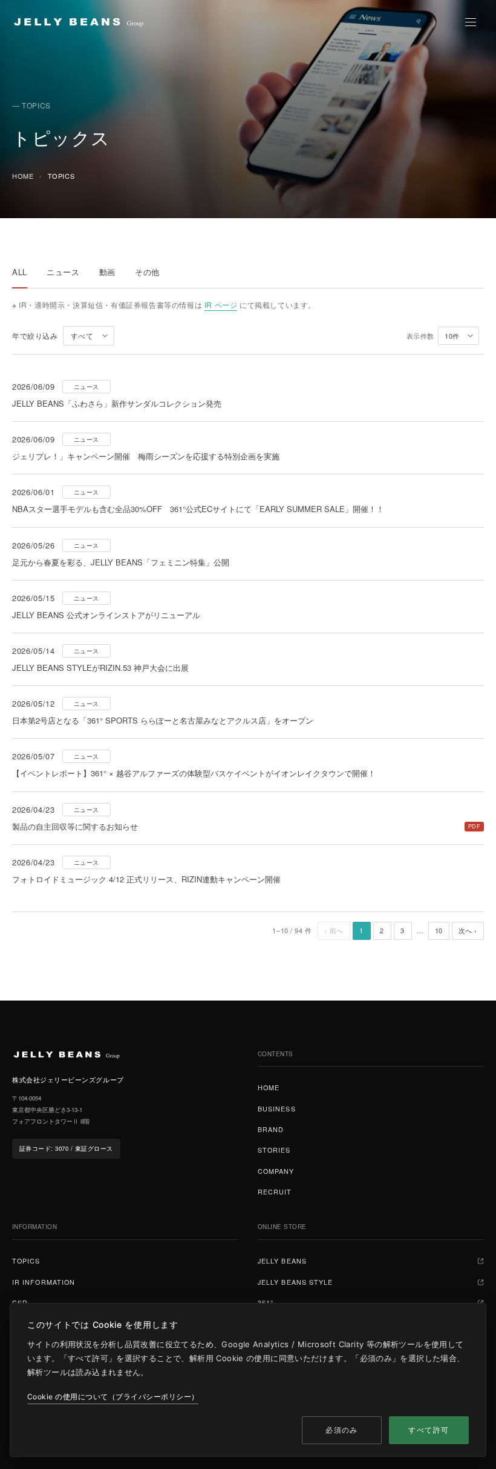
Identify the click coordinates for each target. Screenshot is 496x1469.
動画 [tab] (107, 272)
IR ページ (221, 304)
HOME (22, 176)
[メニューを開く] (470, 21)
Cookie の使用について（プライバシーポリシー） (112, 1396)
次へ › (467, 930)
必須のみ (341, 1429)
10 (439, 930)
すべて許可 (428, 1429)
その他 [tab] (147, 272)
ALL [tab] (19, 272)
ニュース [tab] (63, 272)
